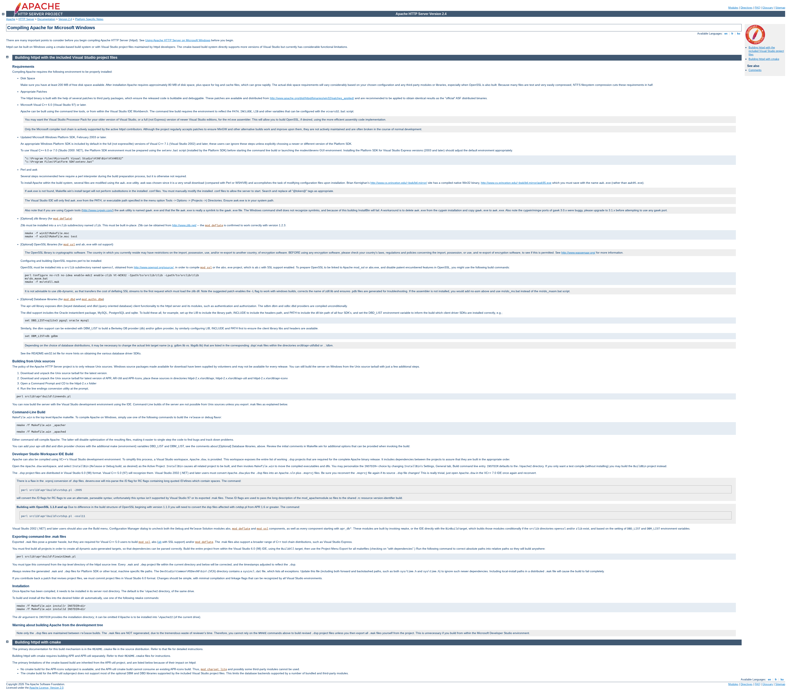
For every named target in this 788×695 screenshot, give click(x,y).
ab (159, 542)
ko (738, 33)
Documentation (46, 19)
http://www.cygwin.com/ (97, 210)
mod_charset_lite (214, 669)
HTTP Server (26, 19)
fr (732, 33)
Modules (733, 7)
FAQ (757, 7)
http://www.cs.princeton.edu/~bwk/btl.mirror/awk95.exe (516, 182)
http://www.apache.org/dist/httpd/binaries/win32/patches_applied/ (312, 98)
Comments (755, 70)
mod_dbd (69, 299)
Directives (746, 7)
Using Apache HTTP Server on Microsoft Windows (177, 40)
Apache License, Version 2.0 (46, 687)
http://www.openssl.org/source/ (154, 267)
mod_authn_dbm (92, 299)
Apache (10, 19)
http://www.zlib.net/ (184, 225)
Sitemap (780, 7)
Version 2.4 (65, 19)
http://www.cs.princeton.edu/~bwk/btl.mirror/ (398, 182)
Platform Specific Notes (89, 19)
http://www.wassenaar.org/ (578, 252)
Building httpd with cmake (764, 59)
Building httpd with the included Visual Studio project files (766, 51)
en (726, 33)
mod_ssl (69, 244)
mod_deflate (62, 218)
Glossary (767, 7)
